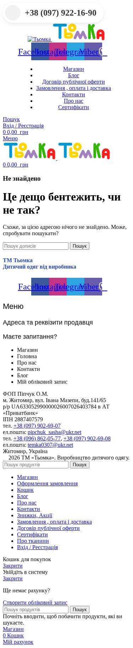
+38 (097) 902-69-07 (37, 426)
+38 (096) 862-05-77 (37, 438)
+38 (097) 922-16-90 (60, 12)
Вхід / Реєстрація (37, 547)
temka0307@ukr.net (50, 445)
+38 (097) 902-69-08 (87, 438)
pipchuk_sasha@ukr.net (54, 432)
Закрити (13, 566)
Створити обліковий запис (35, 602)
